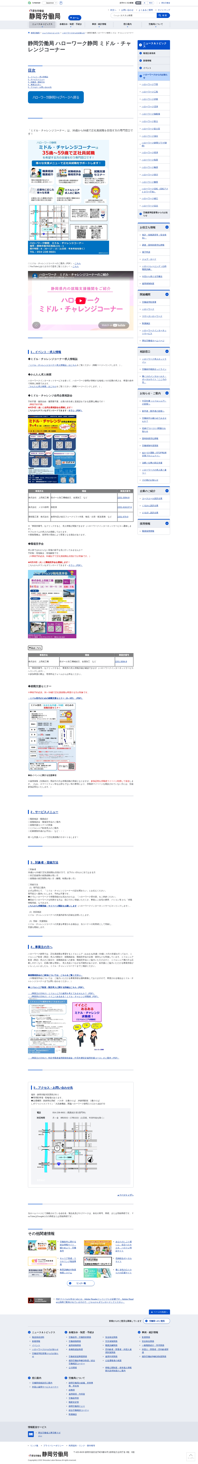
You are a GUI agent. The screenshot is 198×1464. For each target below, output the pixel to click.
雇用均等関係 (111, 1356)
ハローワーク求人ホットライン (154, 360)
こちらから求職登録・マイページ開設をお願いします (52, 906)
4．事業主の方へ (34, 85)
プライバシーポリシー (53, 1445)
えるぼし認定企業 (150, 512)
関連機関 (145, 294)
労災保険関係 (111, 1341)
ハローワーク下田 (150, 84)
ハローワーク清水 (150, 136)
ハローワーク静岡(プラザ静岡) (154, 144)
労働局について (77, 1378)
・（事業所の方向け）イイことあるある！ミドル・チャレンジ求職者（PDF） (63, 996)
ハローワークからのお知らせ (155, 76)
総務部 (72, 1390)
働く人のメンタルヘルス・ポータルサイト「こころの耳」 (154, 379)
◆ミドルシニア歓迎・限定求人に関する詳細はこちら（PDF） (56, 987)
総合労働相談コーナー (79, 1410)
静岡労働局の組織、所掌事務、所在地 (81, 1384)
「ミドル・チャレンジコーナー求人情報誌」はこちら (52, 365)
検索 (164, 15)
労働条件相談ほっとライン (154, 369)
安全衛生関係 (111, 1337)
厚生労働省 (165, 3)
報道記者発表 (149, 53)
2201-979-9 (123, 517)
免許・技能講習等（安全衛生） (154, 236)
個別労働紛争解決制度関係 (154, 1356)
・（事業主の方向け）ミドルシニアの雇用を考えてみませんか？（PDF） (61, 993)
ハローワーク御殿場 (151, 114)
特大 (151, 3)
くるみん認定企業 (150, 505)
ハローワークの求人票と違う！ (154, 471)
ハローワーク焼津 (150, 152)
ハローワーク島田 (150, 160)
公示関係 (73, 1367)
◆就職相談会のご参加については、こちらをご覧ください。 (55, 975)
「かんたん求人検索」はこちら (42, 386)
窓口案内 (36, 1378)
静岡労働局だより (77, 1406)
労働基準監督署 (149, 302)
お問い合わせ (127, 10)
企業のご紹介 (148, 491)
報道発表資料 (38, 1337)
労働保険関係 (75, 1341)
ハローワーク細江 (150, 198)
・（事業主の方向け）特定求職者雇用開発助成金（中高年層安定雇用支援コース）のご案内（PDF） (73, 1058)
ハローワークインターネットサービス (154, 332)
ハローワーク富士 (150, 121)
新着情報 (147, 60)
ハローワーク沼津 (150, 106)
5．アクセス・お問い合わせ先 (40, 87)
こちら (78, 263)
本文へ (113, 10)
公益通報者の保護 (113, 1360)
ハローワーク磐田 (150, 182)
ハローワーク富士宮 (151, 129)
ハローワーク (148, 309)
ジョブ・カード (149, 259)
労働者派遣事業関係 (78, 1356)
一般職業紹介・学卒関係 (153, 1345)
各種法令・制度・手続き (81, 1332)
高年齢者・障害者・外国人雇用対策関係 (118, 1351)
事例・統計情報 (150, 1332)
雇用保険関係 (75, 1345)
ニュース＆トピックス (155, 45)
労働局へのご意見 (157, 1321)
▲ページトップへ (125, 1195)
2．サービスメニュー (36, 79)
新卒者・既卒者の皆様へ (153, 411)
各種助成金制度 (76, 1349)
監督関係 (146, 1337)
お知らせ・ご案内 (150, 393)
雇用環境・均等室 (77, 1394)
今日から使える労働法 (152, 276)
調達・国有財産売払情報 (153, 245)
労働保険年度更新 (150, 445)
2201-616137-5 (125, 507)
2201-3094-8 (123, 497)
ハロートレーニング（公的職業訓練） (154, 267)
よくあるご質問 (146, 10)
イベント (147, 68)
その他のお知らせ (150, 480)
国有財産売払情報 (150, 438)
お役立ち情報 (148, 227)
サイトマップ (164, 10)
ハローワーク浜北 (150, 206)
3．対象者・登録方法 (36, 82)
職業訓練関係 (111, 1345)
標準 (138, 3)
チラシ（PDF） (76, 410)
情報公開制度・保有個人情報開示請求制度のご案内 (118, 1369)
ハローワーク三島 (150, 92)
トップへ (191, 1458)
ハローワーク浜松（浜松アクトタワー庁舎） (155, 190)
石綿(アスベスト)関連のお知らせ (154, 429)
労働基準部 (74, 1398)
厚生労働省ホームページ (153, 340)
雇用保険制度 (148, 283)
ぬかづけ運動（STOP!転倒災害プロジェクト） (154, 454)
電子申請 (146, 252)
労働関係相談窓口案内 (42, 1383)
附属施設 (146, 323)
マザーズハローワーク (152, 316)
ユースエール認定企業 (152, 498)
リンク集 (34, 1445)
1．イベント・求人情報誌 (38, 77)
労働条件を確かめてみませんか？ (154, 419)
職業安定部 (74, 1402)
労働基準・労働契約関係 (80, 1337)
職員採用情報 (148, 531)
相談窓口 (145, 351)
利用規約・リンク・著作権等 (82, 1445)
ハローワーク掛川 (150, 174)
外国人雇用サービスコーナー (45, 1387)
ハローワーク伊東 (150, 99)
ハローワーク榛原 (150, 167)
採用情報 (145, 523)
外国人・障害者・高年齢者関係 (155, 1351)
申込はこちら (35, 648)
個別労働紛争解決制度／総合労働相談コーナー (82, 1362)
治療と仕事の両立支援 (152, 463)
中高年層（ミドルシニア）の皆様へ (154, 402)
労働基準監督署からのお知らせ (155, 214)
